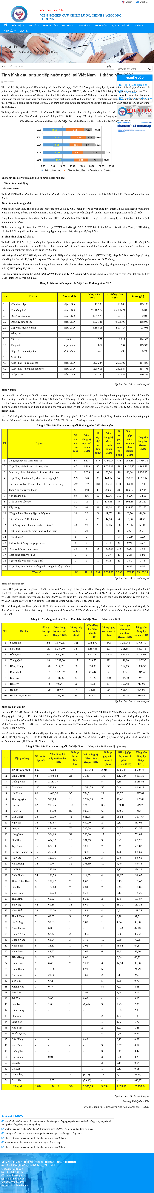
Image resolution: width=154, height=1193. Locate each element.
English (129, 2)
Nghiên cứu (49, 25)
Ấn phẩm (8, 31)
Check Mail (144, 2)
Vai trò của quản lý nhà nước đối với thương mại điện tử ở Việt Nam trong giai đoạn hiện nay (48, 1129)
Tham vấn (82, 25)
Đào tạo (66, 25)
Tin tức (33, 25)
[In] (109, 67)
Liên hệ (24, 31)
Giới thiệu (17, 25)
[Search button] (149, 69)
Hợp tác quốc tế (120, 25)
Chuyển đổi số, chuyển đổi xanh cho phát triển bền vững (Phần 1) (35, 1147)
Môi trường (101, 25)
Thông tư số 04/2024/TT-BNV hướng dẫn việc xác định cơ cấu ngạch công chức (43, 1133)
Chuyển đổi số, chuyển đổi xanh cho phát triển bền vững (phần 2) (35, 1138)
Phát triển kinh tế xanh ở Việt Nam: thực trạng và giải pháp (32, 1142)
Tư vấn (137, 25)
